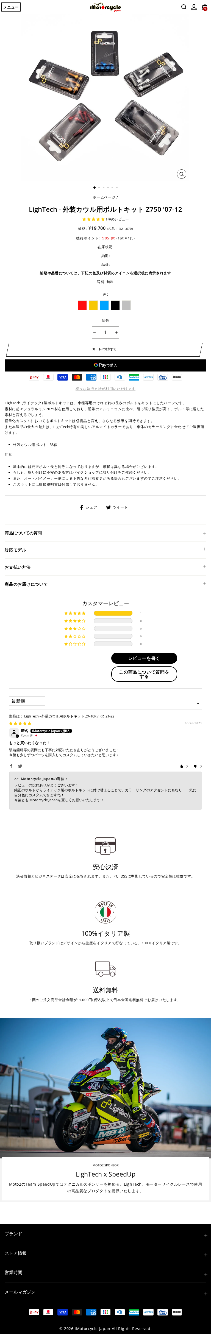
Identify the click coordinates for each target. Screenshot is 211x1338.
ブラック (115, 305)
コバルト (104, 305)
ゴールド (93, 305)
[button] (94, 219)
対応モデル (15, 549)
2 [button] (99, 188)
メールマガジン (20, 1292)
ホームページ (104, 197)
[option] (105, 97)
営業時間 (13, 1272)
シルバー (126, 305)
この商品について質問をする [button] (144, 674)
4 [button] (108, 188)
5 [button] (113, 188)
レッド (82, 305)
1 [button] (94, 187)
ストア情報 (16, 1253)
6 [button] (117, 188)
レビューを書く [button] (144, 658)
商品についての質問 (23, 532)
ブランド (13, 1234)
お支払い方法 (18, 567)
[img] (20, 723)
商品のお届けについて (26, 584)
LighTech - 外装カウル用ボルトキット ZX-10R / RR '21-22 (69, 716)
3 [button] (104, 188)
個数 (106, 320)
